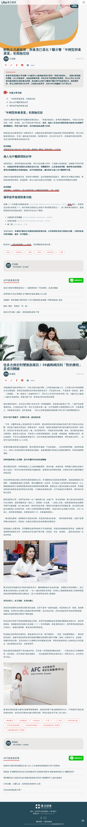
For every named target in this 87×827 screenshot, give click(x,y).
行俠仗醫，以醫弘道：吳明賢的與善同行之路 (22, 783)
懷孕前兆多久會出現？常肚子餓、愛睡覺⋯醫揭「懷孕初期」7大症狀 (32, 149)
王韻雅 (12, 58)
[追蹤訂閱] (27, 65)
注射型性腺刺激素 (13, 725)
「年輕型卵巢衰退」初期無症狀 (22, 98)
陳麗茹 (12, 374)
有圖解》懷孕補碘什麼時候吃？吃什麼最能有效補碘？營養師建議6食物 (33, 300)
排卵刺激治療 (73, 720)
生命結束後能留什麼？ (13, 789)
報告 (70, 204)
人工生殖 (58, 720)
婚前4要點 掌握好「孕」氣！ (16, 306)
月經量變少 (23, 720)
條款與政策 (48, 822)
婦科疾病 (50, 252)
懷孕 (39, 252)
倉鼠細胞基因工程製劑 (51, 725)
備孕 (30, 252)
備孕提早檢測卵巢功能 (18, 105)
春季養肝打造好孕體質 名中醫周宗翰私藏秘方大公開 (25, 294)
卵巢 (8, 252)
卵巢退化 (19, 252)
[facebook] (41, 819)
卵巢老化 (36, 720)
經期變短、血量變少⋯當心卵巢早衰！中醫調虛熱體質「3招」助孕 (31, 190)
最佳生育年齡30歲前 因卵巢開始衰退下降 (21, 312)
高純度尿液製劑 (31, 725)
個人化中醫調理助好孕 (18, 102)
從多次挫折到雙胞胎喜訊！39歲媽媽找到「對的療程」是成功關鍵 (31, 287)
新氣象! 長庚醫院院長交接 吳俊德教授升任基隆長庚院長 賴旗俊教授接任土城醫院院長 (39, 771)
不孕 (47, 720)
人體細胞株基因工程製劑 (16, 730)
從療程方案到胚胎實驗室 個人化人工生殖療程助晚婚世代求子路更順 (32, 765)
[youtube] (45, 818)
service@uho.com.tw (47, 813)
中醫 (61, 252)
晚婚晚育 (10, 720)
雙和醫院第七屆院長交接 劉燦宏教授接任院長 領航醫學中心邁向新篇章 (33, 777)
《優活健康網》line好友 (21, 244)
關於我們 (39, 822)
